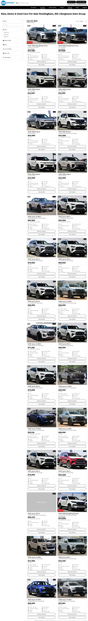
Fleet (77, 7)
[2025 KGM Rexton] (72, 120)
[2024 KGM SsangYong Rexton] (72, 502)
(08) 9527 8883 (81, 2)
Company (85, 7)
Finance (62, 7)
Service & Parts (52, 7)
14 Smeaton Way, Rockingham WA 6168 (77, 4)
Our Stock (42, 7)
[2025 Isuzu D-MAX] (41, 205)
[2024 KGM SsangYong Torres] (41, 34)
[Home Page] (7, 3)
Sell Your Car (71, 2)
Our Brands (33, 7)
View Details (41, 64)
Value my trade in (41, 61)
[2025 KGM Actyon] (41, 78)
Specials (70, 7)
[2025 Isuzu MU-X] (72, 205)
